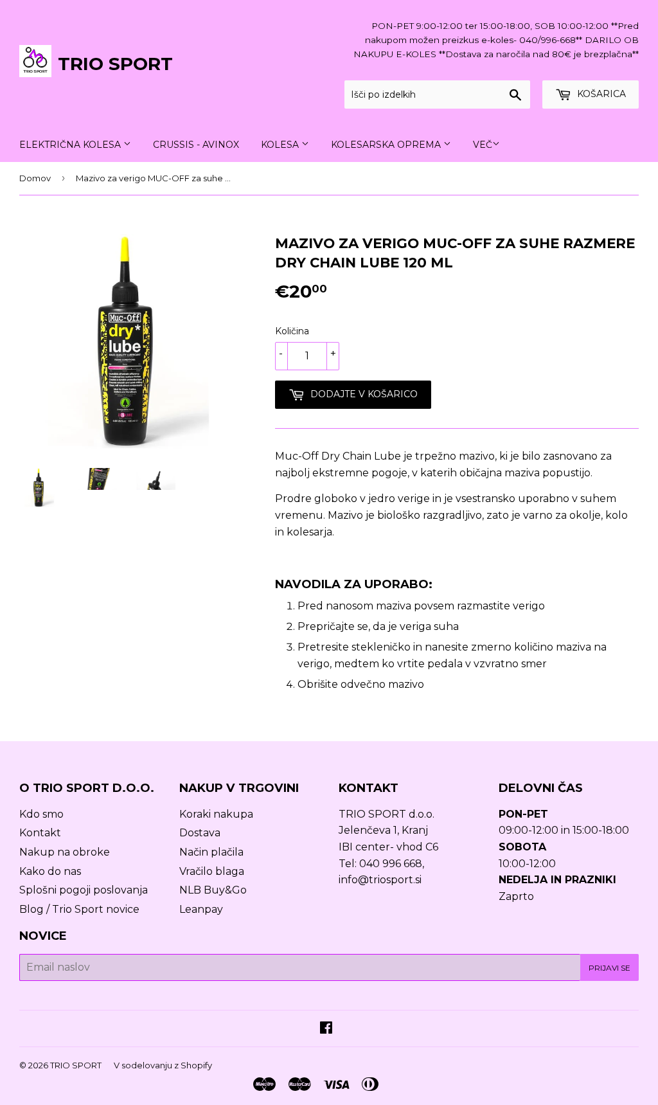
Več (482, 144)
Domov (35, 178)
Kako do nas (50, 871)
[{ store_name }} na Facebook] (326, 1029)
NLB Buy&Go (213, 890)
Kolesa (281, 144)
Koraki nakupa (216, 814)
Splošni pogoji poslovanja (83, 890)
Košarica (600, 94)
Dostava (199, 833)
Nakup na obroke (64, 852)
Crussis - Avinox (196, 144)
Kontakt (40, 833)
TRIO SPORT (115, 64)
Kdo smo (41, 814)
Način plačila (211, 852)
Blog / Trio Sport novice (79, 909)
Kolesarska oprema (387, 144)
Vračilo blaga (211, 871)
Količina (292, 331)
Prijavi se (609, 968)
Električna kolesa (71, 144)
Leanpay (201, 909)
